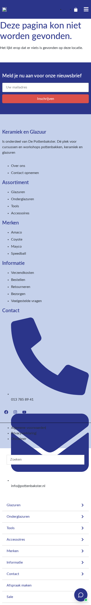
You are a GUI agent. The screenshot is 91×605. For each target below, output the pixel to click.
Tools (11, 528)
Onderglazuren (18, 516)
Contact (13, 574)
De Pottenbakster (41, 141)
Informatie (15, 562)
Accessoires (16, 539)
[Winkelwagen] (75, 9)
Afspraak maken (19, 585)
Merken (13, 551)
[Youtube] (24, 412)
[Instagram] (15, 412)
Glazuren (14, 505)
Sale (10, 597)
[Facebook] (6, 412)
